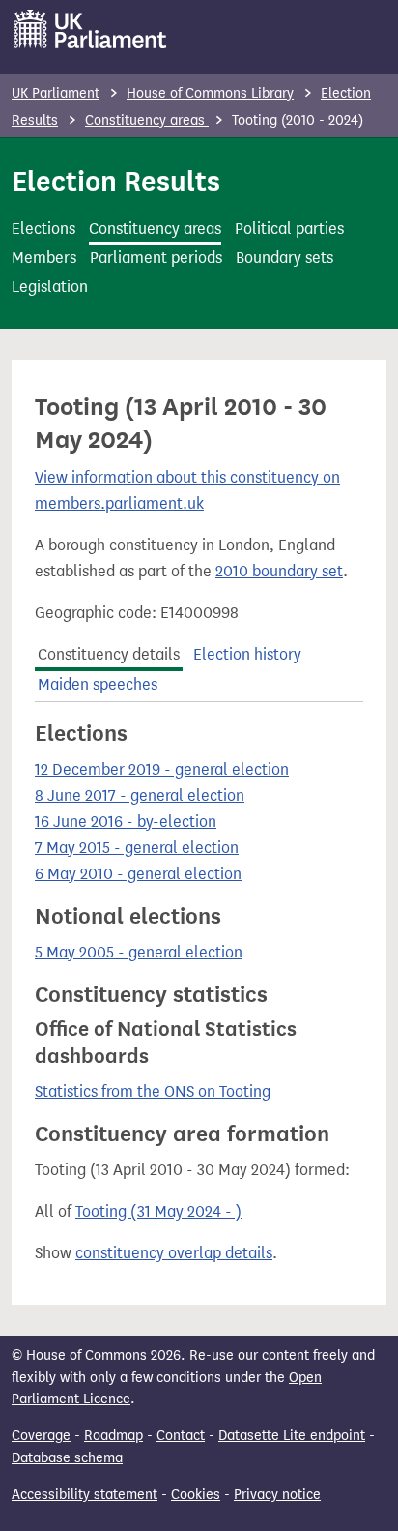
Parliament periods (156, 258)
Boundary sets (284, 258)
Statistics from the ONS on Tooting (152, 1091)
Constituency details (109, 654)
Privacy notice (277, 1495)
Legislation (50, 287)
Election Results (116, 180)
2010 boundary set (279, 571)
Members (44, 258)
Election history (247, 654)
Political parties (289, 229)
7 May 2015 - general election (137, 848)
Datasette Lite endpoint (291, 1436)
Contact (180, 1436)
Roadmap (113, 1436)
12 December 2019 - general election (162, 769)
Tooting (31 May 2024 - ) (158, 1211)
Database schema (67, 1458)
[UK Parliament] (90, 29)
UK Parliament (56, 93)
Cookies (195, 1495)
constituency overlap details (173, 1253)
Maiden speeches (97, 684)
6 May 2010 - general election (138, 874)
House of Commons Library (210, 93)
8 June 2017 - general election (139, 795)
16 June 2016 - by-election (125, 821)
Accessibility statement (84, 1495)
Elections (43, 229)
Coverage (41, 1436)
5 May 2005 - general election (138, 952)
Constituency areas (147, 120)
